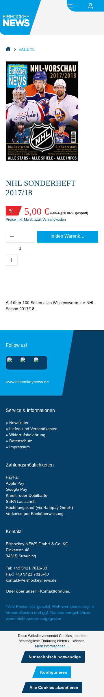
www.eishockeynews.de (13, 380)
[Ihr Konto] (90, 6)
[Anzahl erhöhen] (11, 260)
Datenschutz (20, 441)
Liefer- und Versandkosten (33, 428)
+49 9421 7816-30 (30, 568)
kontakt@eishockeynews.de (31, 580)
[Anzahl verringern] (12, 236)
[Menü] (70, 5)
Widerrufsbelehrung (27, 434)
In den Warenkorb (69, 236)
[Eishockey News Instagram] (11, 361)
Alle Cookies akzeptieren (53, 687)
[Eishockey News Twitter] (38, 361)
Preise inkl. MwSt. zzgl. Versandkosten (36, 220)
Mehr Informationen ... (52, 646)
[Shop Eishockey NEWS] (8, 48)
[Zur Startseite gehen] (21, 17)
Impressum (19, 447)
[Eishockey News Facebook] (24, 361)
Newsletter (19, 422)
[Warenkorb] (100, 6)
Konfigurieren (53, 672)
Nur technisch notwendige (55, 657)
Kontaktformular (54, 591)
